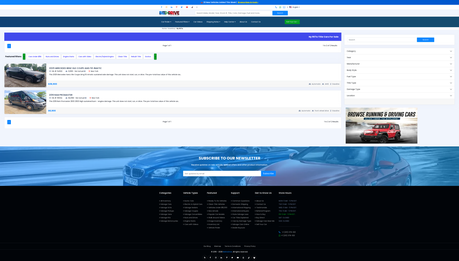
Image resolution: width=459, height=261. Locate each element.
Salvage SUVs (166, 207)
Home (164, 28)
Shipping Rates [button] (213, 22)
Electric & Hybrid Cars (193, 204)
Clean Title (122, 56)
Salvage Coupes (191, 211)
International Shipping (241, 207)
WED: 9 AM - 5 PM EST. (288, 207)
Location (351, 95)
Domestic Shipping (240, 204)
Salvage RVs (165, 217)
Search (280, 13)
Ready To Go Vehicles (217, 201)
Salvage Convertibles (193, 214)
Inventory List (213, 224)
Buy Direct (260, 217)
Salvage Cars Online (240, 224)
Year (349, 57)
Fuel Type (351, 76)
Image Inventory (215, 221)
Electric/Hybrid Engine (105, 56)
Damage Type (353, 89)
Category (351, 51)
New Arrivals (213, 211)
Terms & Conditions (233, 246)
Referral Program (263, 211)
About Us (243, 22)
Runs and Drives (52, 56)
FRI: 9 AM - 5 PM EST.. (287, 214)
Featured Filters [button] (182, 22)
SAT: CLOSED (284, 217)
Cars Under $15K (34, 56)
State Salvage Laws (240, 214)
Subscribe (268, 173)
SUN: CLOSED (284, 221)
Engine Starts (68, 56)
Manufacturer (353, 63)
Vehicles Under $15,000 (217, 207)
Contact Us (256, 22)
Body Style (352, 70)
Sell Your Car (291, 22)
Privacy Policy (249, 246)
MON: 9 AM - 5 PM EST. (288, 201)
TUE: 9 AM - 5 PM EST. (287, 204)
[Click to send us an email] (284, 7)
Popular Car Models (216, 214)
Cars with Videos (191, 224)
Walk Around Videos (216, 217)
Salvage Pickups (167, 211)
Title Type (351, 82)
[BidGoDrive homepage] (169, 14)
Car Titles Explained (240, 217)
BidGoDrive (227, 252)
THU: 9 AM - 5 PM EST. (287, 211)
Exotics (148, 56)
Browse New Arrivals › (248, 2)
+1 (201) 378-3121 (289, 232)
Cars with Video (84, 56)
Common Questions (240, 201)
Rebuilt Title (136, 56)
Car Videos (198, 22)
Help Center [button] (229, 22)
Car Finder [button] (165, 22)
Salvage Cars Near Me (265, 221)
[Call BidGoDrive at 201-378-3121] (276, 7)
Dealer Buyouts (238, 227)
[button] (161, 7)
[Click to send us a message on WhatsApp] (280, 7)
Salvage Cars (166, 204)
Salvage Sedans (191, 207)
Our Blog (207, 246)
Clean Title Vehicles (216, 204)
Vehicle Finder (214, 227)
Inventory (171, 28)
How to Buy (260, 214)
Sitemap (217, 246)
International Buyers (240, 211)
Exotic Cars (189, 201)
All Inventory (165, 201)
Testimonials (261, 207)
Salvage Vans (166, 214)
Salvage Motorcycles (169, 221)
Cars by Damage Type (241, 221)
